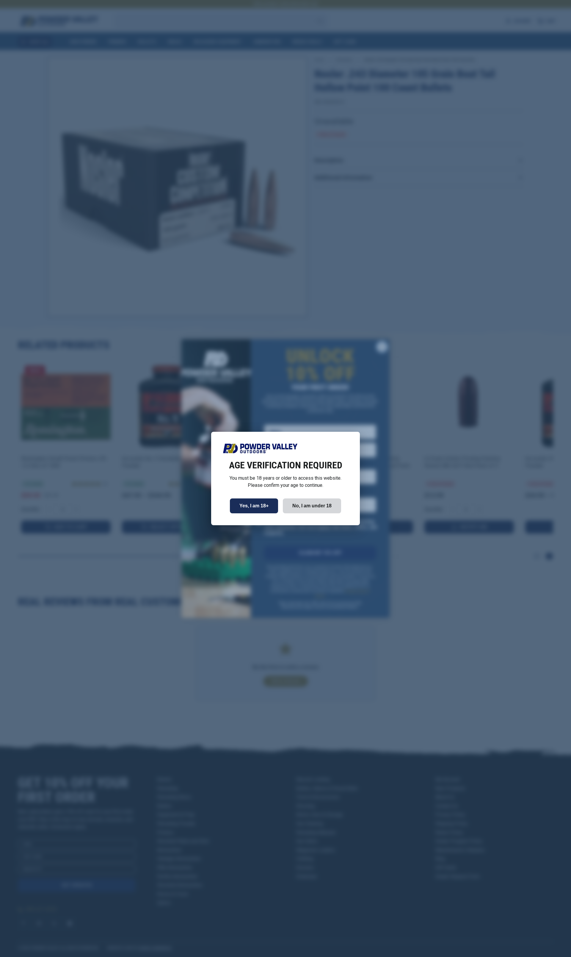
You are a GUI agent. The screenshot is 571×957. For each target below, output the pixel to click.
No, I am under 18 (312, 505)
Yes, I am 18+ (254, 505)
